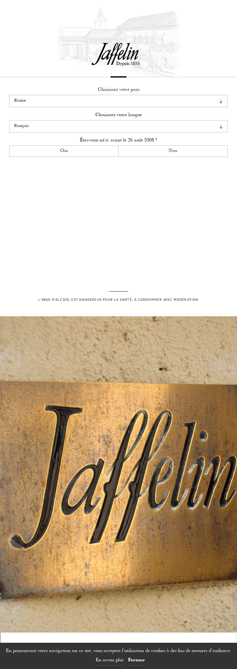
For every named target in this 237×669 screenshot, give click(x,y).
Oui (64, 151)
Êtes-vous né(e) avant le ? (118, 140)
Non (172, 151)
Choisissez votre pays (118, 89)
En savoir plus (109, 660)
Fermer (136, 660)
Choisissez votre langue (118, 115)
